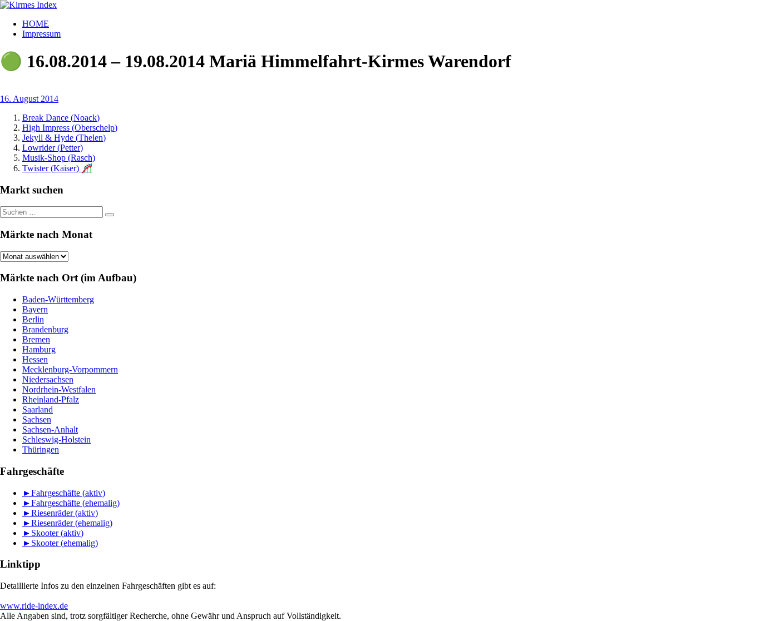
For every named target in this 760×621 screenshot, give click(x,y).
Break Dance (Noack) (61, 117)
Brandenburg (45, 329)
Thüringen (40, 449)
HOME (35, 23)
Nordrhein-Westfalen (59, 389)
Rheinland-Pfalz (50, 399)
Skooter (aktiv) (57, 533)
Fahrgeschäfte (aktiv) (68, 493)
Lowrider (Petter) (52, 147)
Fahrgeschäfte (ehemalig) (75, 503)
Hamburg (39, 349)
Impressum (41, 33)
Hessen (35, 359)
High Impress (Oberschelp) (69, 127)
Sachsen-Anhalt (50, 429)
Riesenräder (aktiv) (64, 513)
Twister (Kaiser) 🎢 (57, 168)
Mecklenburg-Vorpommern (70, 369)
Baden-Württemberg (58, 299)
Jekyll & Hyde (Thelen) (64, 137)
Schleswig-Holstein (56, 439)
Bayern (35, 309)
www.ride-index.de (34, 605)
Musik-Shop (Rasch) (58, 157)
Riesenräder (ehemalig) (71, 523)
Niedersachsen (47, 379)
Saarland (37, 409)
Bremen (36, 339)
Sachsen (36, 419)
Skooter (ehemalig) (64, 543)
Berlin (33, 319)
